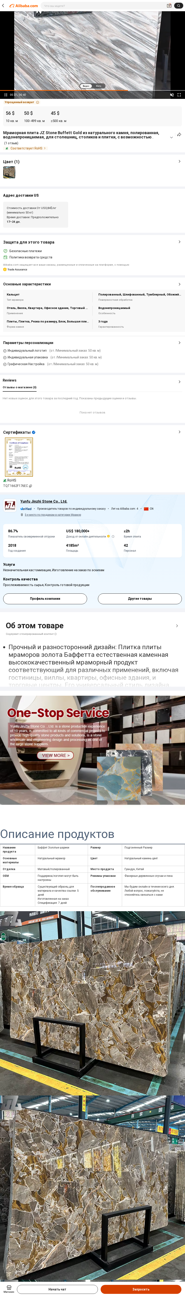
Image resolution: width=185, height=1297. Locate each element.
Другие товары (140, 598)
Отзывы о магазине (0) (20, 387)
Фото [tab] (98, 86)
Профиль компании (45, 598)
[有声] (172, 95)
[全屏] (179, 95)
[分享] (179, 134)
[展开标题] (171, 137)
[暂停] (6, 95)
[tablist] (92, 86)
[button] (21, 102)
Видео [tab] (86, 86)
